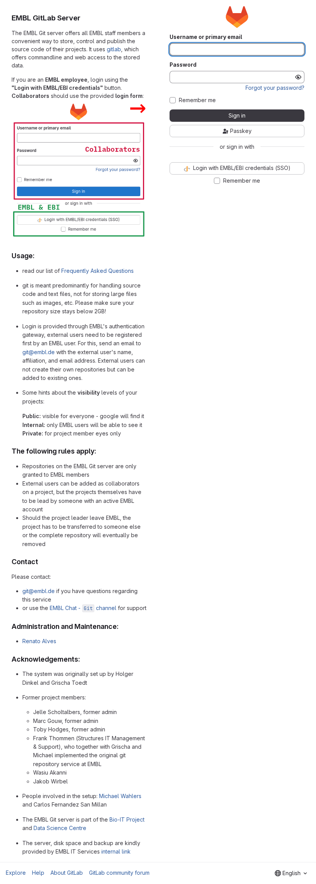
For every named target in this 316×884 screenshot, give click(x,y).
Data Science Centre (60, 828)
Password (183, 65)
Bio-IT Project (127, 819)
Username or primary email (206, 37)
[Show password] (298, 77)
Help (38, 872)
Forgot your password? (274, 87)
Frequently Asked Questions (97, 270)
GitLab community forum (119, 872)
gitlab (114, 49)
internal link (116, 851)
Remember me (197, 100)
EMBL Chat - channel (83, 608)
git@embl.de (38, 352)
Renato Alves (39, 641)
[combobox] (290, 873)
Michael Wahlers (120, 796)
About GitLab (66, 872)
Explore (16, 872)
